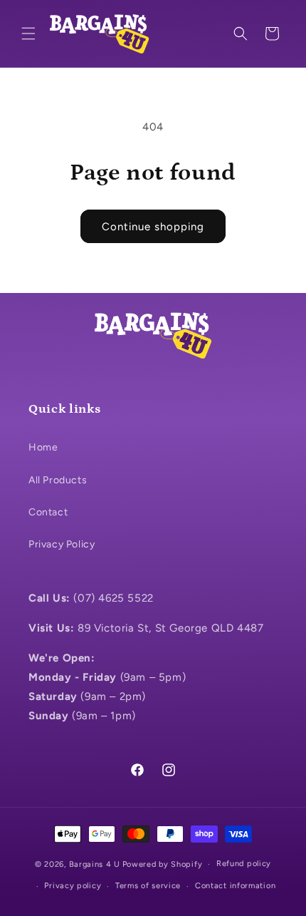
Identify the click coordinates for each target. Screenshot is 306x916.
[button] (28, 33)
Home (43, 447)
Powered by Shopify (162, 864)
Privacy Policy (61, 544)
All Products (57, 480)
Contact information (235, 885)
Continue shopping (153, 226)
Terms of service (148, 885)
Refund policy (243, 863)
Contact (48, 512)
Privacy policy (72, 885)
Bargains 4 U (94, 864)
